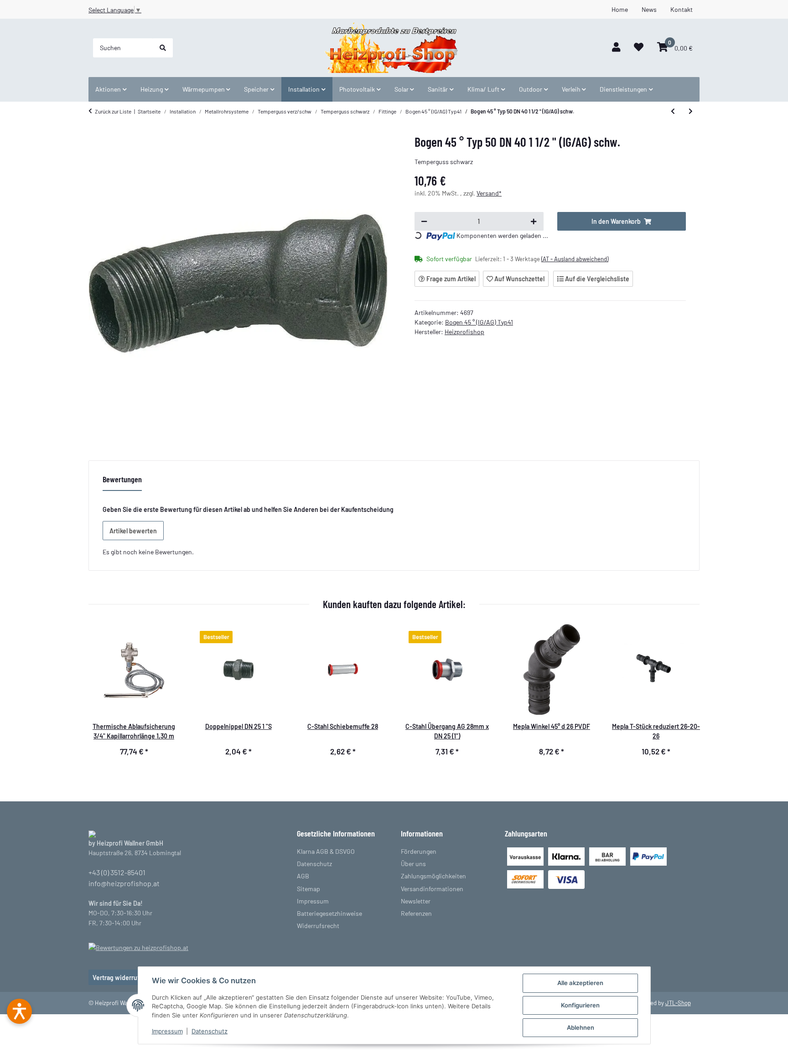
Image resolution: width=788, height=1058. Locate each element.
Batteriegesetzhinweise (329, 913)
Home (620, 9)
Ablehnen (580, 1027)
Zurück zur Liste (113, 111)
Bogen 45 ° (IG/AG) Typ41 (479, 322)
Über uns (413, 863)
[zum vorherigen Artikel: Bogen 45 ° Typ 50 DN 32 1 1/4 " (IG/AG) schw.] (673, 111)
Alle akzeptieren (580, 982)
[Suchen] (163, 47)
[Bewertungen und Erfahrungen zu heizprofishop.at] (138, 946)
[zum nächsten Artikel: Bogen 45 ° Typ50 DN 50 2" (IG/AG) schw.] (691, 111)
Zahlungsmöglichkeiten (433, 876)
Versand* (489, 193)
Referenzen (416, 913)
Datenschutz (210, 1031)
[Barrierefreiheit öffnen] (19, 1011)
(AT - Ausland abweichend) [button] (574, 259)
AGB (303, 876)
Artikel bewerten (133, 531)
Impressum (167, 1031)
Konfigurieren (580, 1005)
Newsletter (415, 901)
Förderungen (418, 851)
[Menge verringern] (424, 221)
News (649, 9)
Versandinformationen (432, 889)
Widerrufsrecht (318, 925)
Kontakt (681, 9)
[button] (616, 48)
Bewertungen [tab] (122, 479)
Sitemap (308, 889)
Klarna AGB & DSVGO (326, 851)
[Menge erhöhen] (533, 221)
